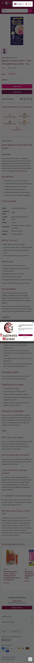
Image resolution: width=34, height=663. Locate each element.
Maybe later (25, 337)
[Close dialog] (33, 323)
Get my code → (25, 335)
